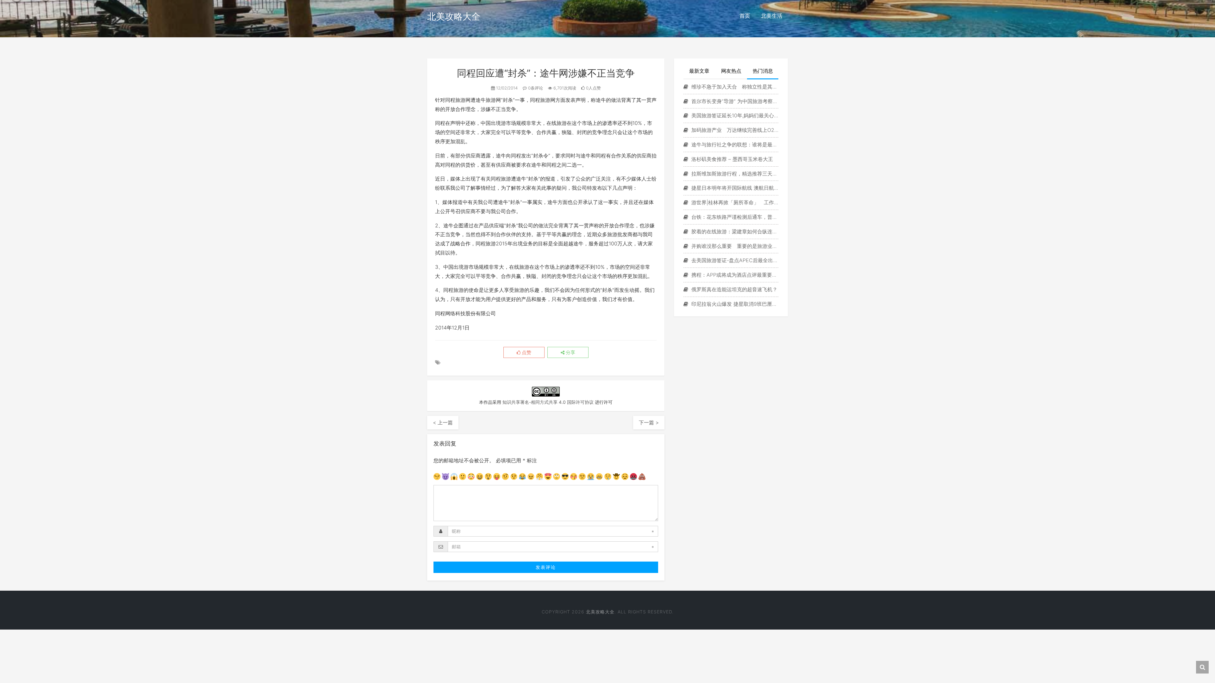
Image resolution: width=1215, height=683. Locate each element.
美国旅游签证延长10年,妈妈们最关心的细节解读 (734, 115)
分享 (569, 352)
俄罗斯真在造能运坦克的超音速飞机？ (733, 289)
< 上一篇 (443, 422)
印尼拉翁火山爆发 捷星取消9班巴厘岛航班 (734, 304)
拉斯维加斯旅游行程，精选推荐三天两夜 (734, 173)
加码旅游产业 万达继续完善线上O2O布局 (734, 130)
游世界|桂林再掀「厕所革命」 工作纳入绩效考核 (734, 202)
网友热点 (731, 71)
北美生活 (771, 16)
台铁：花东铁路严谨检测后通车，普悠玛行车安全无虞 (734, 217)
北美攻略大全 (453, 16)
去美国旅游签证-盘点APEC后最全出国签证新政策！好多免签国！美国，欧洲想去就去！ (734, 260)
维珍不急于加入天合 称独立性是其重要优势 (734, 86)
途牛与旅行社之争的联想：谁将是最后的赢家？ (734, 144)
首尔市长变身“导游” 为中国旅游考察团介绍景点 (734, 101)
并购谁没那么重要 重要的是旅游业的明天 (734, 246)
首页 (744, 16)
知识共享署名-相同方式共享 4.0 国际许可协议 (548, 402)
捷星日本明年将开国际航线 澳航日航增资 (734, 188)
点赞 (525, 352)
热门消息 (763, 71)
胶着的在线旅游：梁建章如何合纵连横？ (734, 231)
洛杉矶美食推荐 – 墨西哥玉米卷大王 (731, 159)
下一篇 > (649, 422)
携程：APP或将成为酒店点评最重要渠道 (734, 275)
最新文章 (699, 71)
